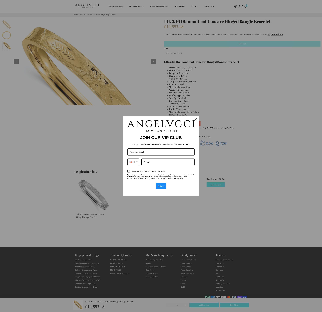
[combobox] (133, 162)
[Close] (196, 119)
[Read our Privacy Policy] (193, 175)
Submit (161, 186)
